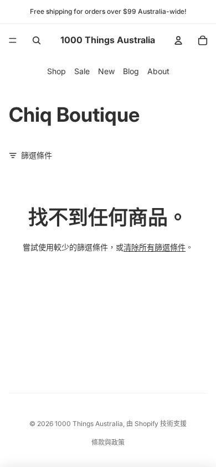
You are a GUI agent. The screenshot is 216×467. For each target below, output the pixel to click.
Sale (82, 71)
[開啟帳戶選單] (178, 40)
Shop (56, 71)
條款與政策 (108, 442)
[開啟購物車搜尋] (36, 40)
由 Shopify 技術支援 (156, 423)
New (106, 71)
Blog (131, 71)
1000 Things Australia (89, 423)
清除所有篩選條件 (155, 247)
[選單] (12, 40)
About (158, 71)
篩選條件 (36, 155)
